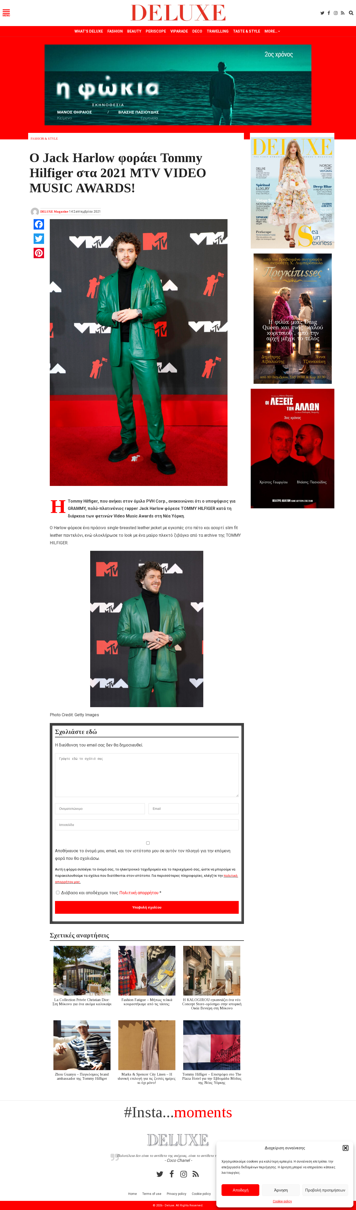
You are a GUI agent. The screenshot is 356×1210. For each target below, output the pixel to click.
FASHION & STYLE (44, 138)
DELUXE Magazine (54, 211)
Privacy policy (176, 1194)
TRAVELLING (218, 31)
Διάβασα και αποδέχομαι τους (111, 892)
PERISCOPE (156, 31)
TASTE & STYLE (246, 31)
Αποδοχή (240, 1190)
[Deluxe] (178, 19)
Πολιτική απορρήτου (139, 892)
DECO (197, 31)
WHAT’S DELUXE (89, 31)
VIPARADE (179, 31)
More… (271, 31)
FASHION (115, 31)
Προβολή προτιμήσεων (325, 1190)
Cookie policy (282, 1201)
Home (132, 1194)
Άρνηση (281, 1190)
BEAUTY (134, 31)
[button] (345, 1148)
